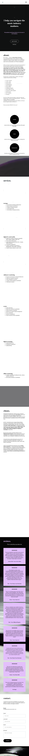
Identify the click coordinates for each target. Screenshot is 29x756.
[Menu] (26, 2)
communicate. (14, 147)
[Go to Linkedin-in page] (16, 752)
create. (14, 134)
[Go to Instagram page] (12, 752)
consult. (14, 119)
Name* (4, 713)
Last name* (5, 719)
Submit (7, 740)
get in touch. (14, 41)
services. (14, 44)
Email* (4, 724)
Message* (5, 730)
